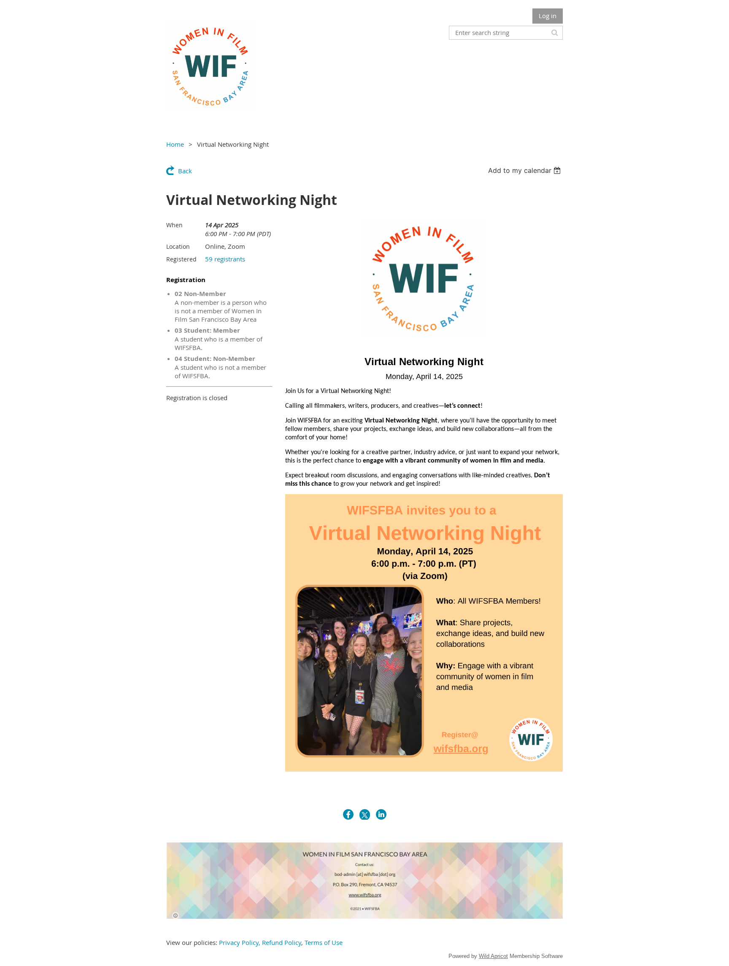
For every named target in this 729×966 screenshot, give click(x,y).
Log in (547, 15)
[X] (364, 814)
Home (175, 144)
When (174, 225)
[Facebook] (348, 814)
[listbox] (525, 170)
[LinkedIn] (381, 814)
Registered (181, 259)
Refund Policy (281, 942)
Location (178, 246)
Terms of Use (324, 942)
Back (185, 171)
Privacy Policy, (239, 942)
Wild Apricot (493, 956)
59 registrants (225, 259)
